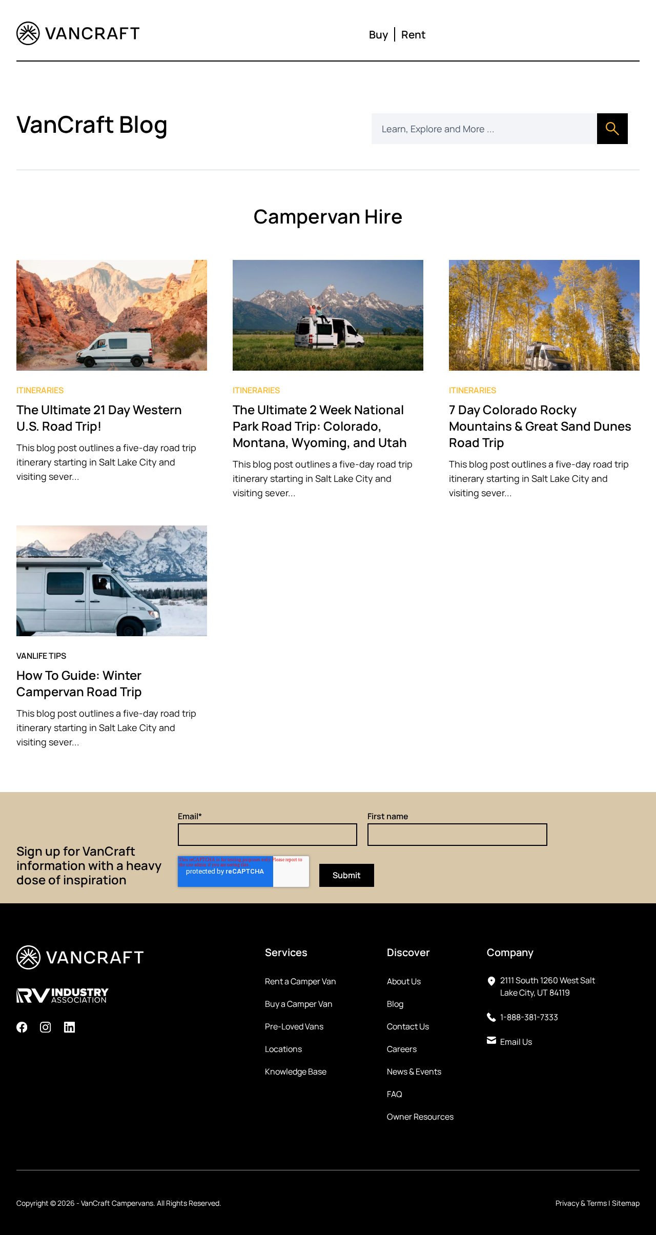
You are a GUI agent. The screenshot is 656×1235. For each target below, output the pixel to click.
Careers (402, 1049)
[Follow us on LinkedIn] (69, 1029)
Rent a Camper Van (300, 981)
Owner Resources (420, 1116)
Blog (395, 1003)
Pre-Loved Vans (294, 1026)
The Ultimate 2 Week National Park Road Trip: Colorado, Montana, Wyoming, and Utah (321, 426)
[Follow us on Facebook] (21, 1029)
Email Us (516, 1041)
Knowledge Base (295, 1071)
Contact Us (408, 1026)
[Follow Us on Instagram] (45, 1029)
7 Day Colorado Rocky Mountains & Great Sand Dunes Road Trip (540, 426)
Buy (378, 34)
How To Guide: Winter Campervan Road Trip (79, 683)
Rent (413, 34)
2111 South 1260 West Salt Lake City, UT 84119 (547, 986)
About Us (404, 981)
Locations (283, 1049)
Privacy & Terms (581, 1203)
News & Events (414, 1071)
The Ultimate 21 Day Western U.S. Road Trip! (99, 417)
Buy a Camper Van (299, 1003)
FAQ (394, 1094)
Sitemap (626, 1203)
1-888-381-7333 (529, 1017)
